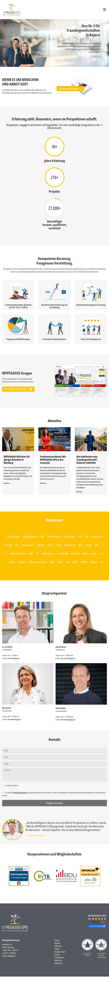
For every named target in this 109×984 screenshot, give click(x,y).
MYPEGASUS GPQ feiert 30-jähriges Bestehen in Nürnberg (17, 459)
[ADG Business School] (19, 876)
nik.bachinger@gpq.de (68, 719)
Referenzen (58, 946)
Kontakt (57, 954)
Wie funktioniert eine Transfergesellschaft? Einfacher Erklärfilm (86, 459)
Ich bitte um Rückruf (11, 785)
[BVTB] (42, 876)
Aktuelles (57, 943)
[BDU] (66, 876)
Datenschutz (58, 963)
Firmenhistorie (59, 957)
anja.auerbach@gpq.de (68, 658)
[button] (104, 9)
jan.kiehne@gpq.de (13, 658)
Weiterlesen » (7, 483)
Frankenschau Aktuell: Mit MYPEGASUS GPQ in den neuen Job (53, 459)
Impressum (58, 960)
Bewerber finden (59, 951)
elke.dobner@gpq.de (14, 719)
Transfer (57, 940)
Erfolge (56, 949)
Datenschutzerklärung (20, 792)
